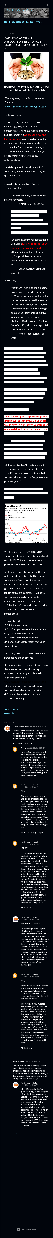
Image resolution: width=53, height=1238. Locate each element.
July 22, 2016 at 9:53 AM (30, 976)
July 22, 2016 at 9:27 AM (30, 844)
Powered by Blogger (28, 1229)
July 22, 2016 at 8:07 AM (36, 748)
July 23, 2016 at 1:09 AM (34, 1061)
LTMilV (23, 748)
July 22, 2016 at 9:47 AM (30, 919)
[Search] (47, 4)
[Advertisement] (26, 1197)
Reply (15, 1056)
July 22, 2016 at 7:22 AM (38, 726)
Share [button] (6, 709)
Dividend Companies (22, 22)
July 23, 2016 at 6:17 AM (30, 1085)
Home (7, 22)
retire (12, 713)
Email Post (14, 709)
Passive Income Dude (21, 726)
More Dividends (18, 1061)
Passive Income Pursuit (19, 9)
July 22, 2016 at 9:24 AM (30, 787)
